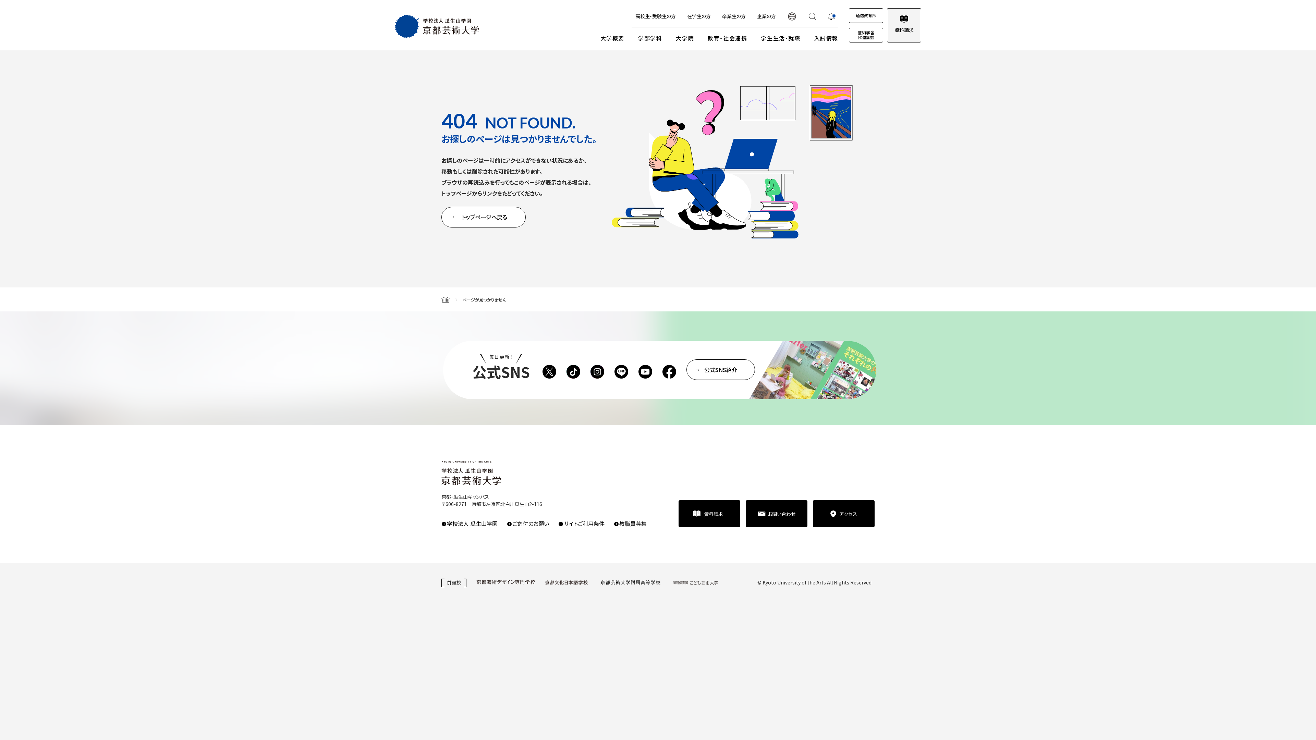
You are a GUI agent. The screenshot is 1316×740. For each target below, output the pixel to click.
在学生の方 (699, 16)
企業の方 (766, 16)
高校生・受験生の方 (655, 16)
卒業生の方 (734, 16)
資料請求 (904, 29)
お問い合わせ (781, 513)
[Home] (445, 299)
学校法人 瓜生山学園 (472, 523)
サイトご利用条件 (584, 523)
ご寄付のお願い (530, 523)
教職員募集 (633, 523)
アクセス (848, 513)
